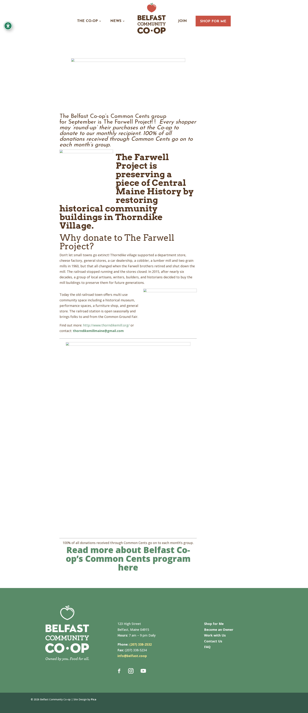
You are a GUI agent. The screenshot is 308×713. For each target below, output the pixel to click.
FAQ (207, 647)
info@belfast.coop (132, 656)
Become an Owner (218, 629)
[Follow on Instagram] (130, 671)
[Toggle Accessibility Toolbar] (8, 26)
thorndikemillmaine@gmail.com (98, 331)
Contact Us (213, 641)
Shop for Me (213, 21)
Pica (93, 699)
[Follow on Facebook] (119, 670)
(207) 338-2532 (140, 644)
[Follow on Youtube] (143, 671)
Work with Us (215, 635)
